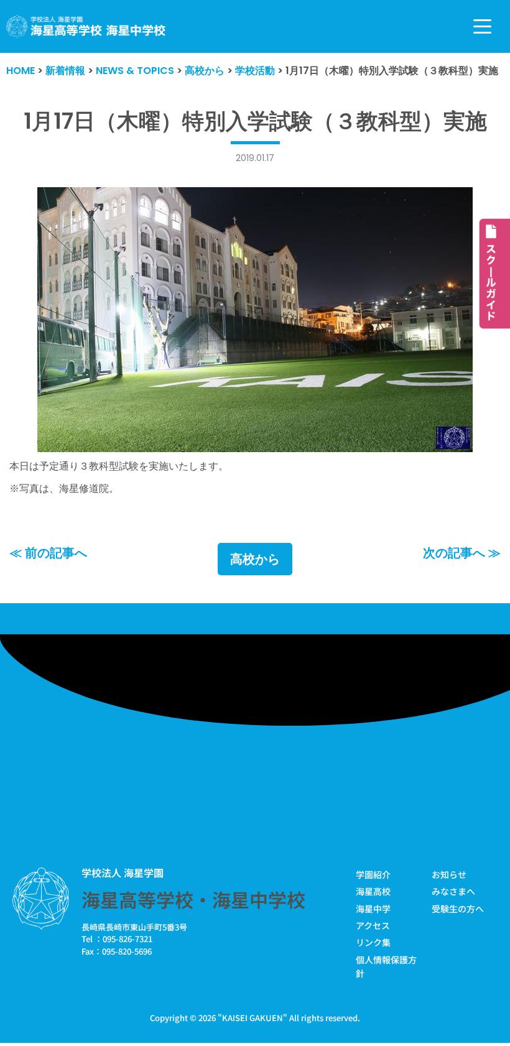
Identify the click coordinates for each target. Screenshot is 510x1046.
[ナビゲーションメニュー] (482, 26)
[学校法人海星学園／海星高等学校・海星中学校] (86, 26)
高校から (255, 559)
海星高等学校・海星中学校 (193, 899)
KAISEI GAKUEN (252, 1018)
